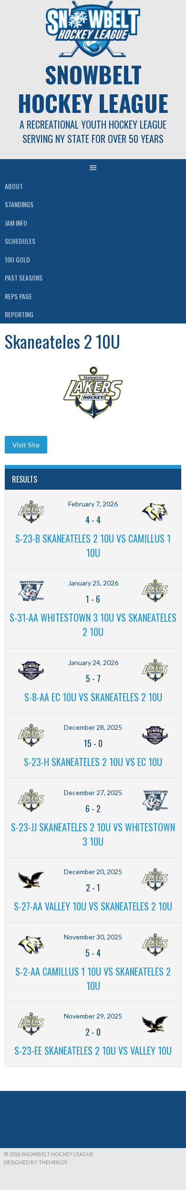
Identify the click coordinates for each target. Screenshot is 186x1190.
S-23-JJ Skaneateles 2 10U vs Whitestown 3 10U (93, 834)
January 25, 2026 (93, 583)
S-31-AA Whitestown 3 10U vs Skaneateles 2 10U (93, 624)
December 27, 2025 (93, 792)
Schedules (20, 241)
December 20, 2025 (93, 871)
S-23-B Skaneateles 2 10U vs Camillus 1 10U (93, 545)
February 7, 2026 (93, 504)
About (14, 186)
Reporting (19, 314)
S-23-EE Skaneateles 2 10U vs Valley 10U (93, 1050)
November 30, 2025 (93, 937)
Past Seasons (23, 277)
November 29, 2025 (93, 1016)
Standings (19, 204)
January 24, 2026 (93, 662)
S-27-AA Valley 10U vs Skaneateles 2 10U (93, 906)
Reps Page (18, 296)
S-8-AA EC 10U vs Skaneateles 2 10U (93, 697)
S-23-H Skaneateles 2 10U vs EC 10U (93, 762)
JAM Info (16, 223)
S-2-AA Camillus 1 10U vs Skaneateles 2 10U (93, 978)
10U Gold (17, 259)
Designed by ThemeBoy (36, 1162)
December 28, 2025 (93, 727)
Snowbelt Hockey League (93, 88)
